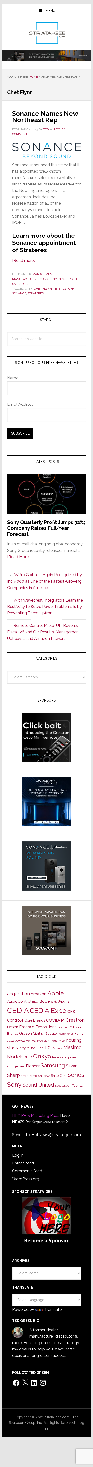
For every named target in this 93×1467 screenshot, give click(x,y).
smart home (29, 1076)
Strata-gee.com (46, 33)
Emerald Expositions (38, 1027)
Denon (12, 1027)
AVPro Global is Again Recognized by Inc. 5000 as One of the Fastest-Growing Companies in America (44, 581)
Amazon (38, 994)
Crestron (75, 1020)
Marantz (57, 1048)
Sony (14, 1084)
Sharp (13, 1075)
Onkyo (42, 1056)
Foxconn (63, 1027)
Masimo (72, 1047)
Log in (18, 1155)
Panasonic (59, 1057)
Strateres (36, 293)
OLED (28, 1057)
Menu (50, 11)
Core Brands (34, 1020)
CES (71, 1011)
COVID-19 (55, 1020)
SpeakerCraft (63, 1085)
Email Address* (21, 404)
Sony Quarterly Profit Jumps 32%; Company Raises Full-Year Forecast (46, 528)
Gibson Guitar (31, 1033)
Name (12, 378)
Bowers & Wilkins (54, 1001)
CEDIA (18, 1010)
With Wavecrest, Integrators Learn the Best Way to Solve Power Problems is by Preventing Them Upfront (45, 606)
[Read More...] (19, 557)
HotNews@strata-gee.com (56, 1134)
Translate (53, 1309)
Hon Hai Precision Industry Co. (45, 1040)
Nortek (15, 1056)
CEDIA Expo (48, 1010)
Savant (72, 1066)
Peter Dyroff (63, 288)
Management (43, 274)
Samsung (53, 1065)
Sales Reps (20, 284)
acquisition (18, 993)
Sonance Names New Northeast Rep (45, 117)
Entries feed (23, 1163)
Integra (24, 1048)
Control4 (15, 1020)
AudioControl (19, 1001)
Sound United (38, 1085)
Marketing (48, 279)
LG (48, 1047)
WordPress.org (25, 1179)
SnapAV (44, 1076)
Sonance (19, 293)
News (63, 279)
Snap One (58, 1076)
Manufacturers (25, 279)
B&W (35, 1001)
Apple (55, 993)
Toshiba (77, 1085)
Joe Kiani (37, 1048)
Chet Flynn (43, 288)
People (74, 279)
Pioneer (33, 1065)
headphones (65, 1033)
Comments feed (27, 1171)
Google (51, 1033)
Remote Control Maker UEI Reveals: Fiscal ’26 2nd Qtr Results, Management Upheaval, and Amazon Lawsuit (43, 632)
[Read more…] (24, 260)
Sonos (75, 1074)
